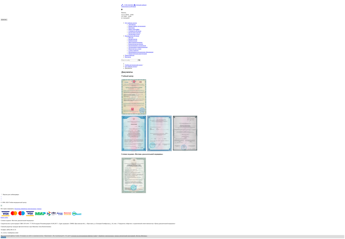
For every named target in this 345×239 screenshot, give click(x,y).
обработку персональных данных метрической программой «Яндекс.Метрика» (123, 236)
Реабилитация (132, 40)
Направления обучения (132, 36)
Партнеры (131, 28)
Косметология (132, 39)
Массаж (130, 37)
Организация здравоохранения (137, 47)
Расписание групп (134, 34)
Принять (3, 237)
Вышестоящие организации (137, 26)
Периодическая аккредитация (137, 53)
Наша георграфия (133, 29)
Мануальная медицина (135, 42)
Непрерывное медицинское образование (140, 52)
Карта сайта (4, 217)
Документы (132, 24)
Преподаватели (129, 55)
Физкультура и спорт (134, 49)
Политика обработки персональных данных (28, 208)
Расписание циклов (134, 32)
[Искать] (139, 60)
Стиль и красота (133, 50)
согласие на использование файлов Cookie (84, 236)
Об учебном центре (131, 23)
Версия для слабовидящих (11, 194)
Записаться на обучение (128, 6)
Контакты (128, 57)
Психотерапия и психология (137, 45)
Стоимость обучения (134, 31)
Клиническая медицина (135, 44)
